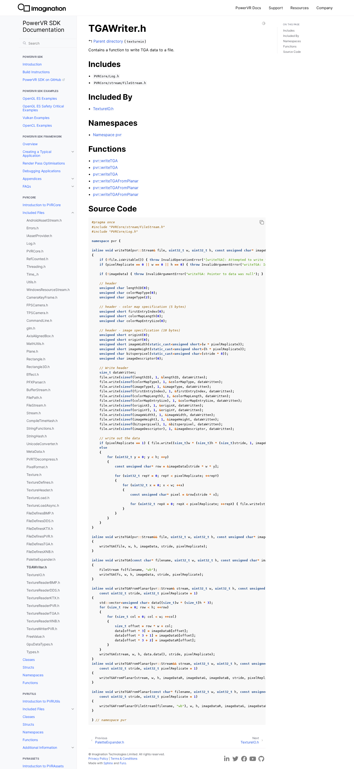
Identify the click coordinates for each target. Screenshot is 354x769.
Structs (28, 667)
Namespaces (33, 675)
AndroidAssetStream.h (44, 220)
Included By (291, 36)
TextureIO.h (35, 575)
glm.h (30, 328)
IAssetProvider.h (39, 236)
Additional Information (40, 747)
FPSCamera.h (37, 305)
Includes (289, 30)
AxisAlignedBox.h (40, 336)
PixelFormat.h (37, 467)
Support (276, 8)
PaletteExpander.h (40, 559)
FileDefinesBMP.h (40, 513)
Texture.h (33, 475)
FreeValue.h (35, 636)
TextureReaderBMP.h (43, 582)
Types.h (32, 652)
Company (324, 8)
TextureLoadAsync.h (42, 505)
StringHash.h (36, 436)
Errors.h (32, 228)
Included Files (33, 212)
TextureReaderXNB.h (43, 621)
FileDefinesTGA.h (39, 544)
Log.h (30, 243)
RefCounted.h (37, 259)
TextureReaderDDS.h (43, 590)
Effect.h (32, 374)
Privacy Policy (98, 758)
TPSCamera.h (37, 313)
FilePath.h (34, 397)
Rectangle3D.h (38, 367)
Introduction (32, 64)
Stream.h (33, 413)
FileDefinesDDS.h (39, 521)
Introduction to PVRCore (42, 205)
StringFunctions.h (40, 428)
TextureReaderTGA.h (42, 613)
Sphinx (108, 763)
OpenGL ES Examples (40, 98)
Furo (123, 763)
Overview (30, 144)
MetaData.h (35, 451)
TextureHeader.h (39, 490)
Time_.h (32, 274)
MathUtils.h (35, 344)
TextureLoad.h (37, 498)
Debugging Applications (41, 171)
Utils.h (31, 282)
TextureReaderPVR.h (42, 606)
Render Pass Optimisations (44, 163)
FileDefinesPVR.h (39, 536)
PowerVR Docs (248, 8)
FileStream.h (36, 405)
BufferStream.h (38, 390)
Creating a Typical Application (37, 154)
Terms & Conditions (124, 758)
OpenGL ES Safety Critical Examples (43, 108)
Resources (299, 8)
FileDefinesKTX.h (39, 528)
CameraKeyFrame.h (41, 297)
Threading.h (36, 266)
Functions (30, 683)
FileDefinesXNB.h (39, 552)
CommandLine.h (39, 320)
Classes (29, 659)
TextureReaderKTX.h (42, 598)
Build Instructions (36, 72)
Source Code (292, 51)
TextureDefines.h (39, 482)
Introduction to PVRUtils (41, 701)
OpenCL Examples (37, 125)
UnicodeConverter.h (42, 444)
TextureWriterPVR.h (41, 629)
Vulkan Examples (36, 118)
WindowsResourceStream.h (48, 290)
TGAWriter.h (36, 567)
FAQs (27, 186)
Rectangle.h (35, 359)
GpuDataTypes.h (39, 644)
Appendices (32, 179)
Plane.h (32, 351)
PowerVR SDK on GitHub (42, 80)
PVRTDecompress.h (42, 459)
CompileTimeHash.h (42, 421)
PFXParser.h (36, 382)
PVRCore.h (34, 251)
